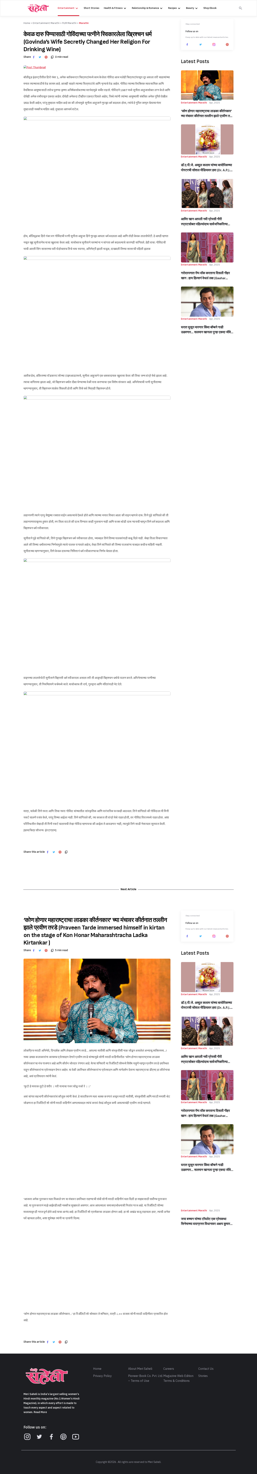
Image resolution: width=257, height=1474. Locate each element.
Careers (168, 1369)
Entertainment (66, 8)
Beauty (190, 8)
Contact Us (206, 1369)
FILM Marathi (69, 23)
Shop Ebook (210, 8)
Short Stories (91, 8)
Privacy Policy (102, 1376)
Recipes (172, 8)
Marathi (84, 23)
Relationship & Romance (145, 8)
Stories (203, 1376)
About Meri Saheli (140, 1369)
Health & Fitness (113, 8)
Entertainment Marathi (46, 23)
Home (97, 1369)
